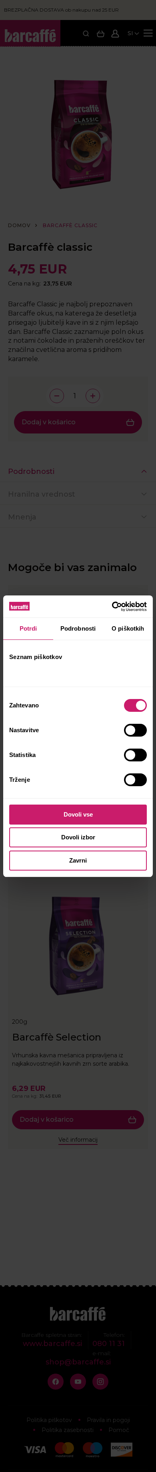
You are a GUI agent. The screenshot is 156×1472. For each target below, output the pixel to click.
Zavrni (78, 860)
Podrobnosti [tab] (78, 628)
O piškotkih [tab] (128, 628)
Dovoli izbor (78, 837)
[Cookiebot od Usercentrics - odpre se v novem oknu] (112, 606)
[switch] (136, 730)
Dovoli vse (78, 814)
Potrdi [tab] (28, 628)
